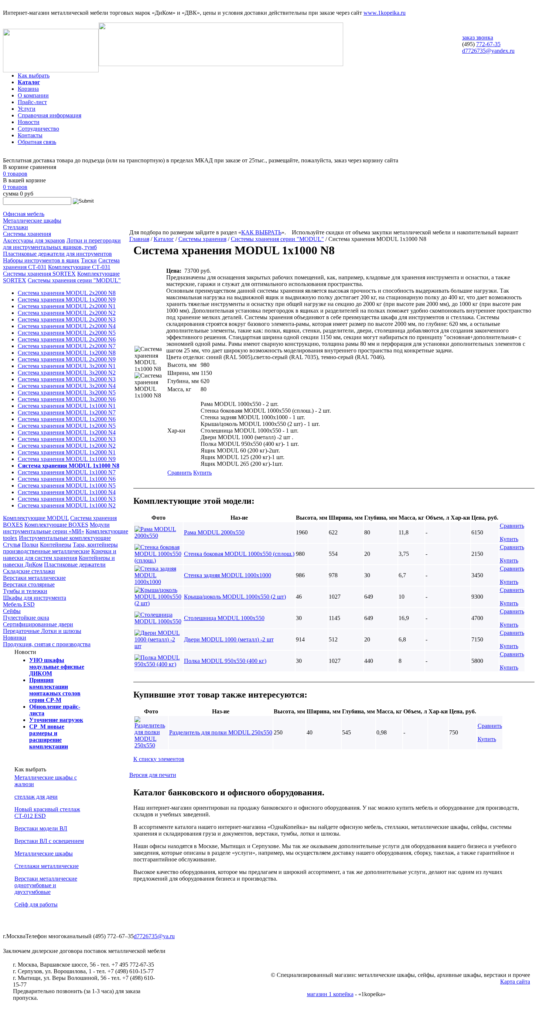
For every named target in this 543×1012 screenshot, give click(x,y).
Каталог (29, 82)
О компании (33, 95)
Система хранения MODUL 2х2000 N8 (67, 293)
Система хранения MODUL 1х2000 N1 (67, 452)
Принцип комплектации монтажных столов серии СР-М (55, 690)
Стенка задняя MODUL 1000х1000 (227, 575)
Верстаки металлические (34, 578)
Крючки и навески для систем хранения (59, 554)
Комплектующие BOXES (56, 525)
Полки (30, 544)
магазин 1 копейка (330, 994)
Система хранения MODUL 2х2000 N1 (67, 306)
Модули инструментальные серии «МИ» (56, 528)
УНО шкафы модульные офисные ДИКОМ (56, 667)
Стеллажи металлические (46, 866)
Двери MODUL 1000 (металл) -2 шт (229, 639)
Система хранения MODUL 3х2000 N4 (67, 386)
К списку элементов (158, 759)
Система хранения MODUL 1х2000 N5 (67, 426)
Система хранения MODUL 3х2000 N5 (67, 392)
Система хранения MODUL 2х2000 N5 (67, 333)
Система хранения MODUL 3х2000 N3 (67, 379)
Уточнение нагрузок (56, 720)
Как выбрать (33, 75)
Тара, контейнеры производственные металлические (60, 547)
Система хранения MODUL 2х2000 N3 (67, 319)
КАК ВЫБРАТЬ (261, 232)
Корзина (28, 89)
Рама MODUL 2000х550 (214, 532)
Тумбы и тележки (25, 591)
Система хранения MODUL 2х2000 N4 (67, 326)
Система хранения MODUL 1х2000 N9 (67, 299)
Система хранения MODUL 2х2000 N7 (67, 346)
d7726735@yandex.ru (488, 51)
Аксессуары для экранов (34, 240)
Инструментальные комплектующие (65, 538)
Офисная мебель (23, 214)
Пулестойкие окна (26, 618)
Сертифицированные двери (38, 624)
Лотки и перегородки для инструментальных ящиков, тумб (62, 243)
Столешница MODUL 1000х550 (224, 618)
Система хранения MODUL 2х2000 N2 (67, 313)
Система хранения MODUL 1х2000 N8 (67, 353)
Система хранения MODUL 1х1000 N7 (67, 472)
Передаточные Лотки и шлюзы (42, 631)
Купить (202, 472)
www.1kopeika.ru (384, 13)
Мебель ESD (19, 604)
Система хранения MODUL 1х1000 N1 (67, 406)
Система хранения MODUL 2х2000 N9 (67, 359)
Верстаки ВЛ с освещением (49, 841)
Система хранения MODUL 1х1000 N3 (67, 499)
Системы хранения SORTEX (39, 274)
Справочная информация (49, 115)
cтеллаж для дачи (36, 797)
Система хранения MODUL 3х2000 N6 (67, 399)
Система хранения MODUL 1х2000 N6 (67, 419)
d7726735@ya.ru (154, 936)
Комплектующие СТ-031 (79, 267)
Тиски (89, 260)
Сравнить (179, 472)
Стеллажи (15, 227)
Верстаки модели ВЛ (40, 828)
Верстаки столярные (29, 584)
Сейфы (12, 611)
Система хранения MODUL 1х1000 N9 (67, 459)
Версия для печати (152, 775)
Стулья (11, 544)
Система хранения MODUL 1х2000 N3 (67, 439)
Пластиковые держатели (75, 564)
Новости (29, 122)
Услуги (26, 109)
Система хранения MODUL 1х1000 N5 (67, 485)
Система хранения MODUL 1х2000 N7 (67, 412)
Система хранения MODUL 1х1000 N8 (68, 465)
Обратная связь (37, 142)
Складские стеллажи (29, 571)
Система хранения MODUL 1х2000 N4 (67, 432)
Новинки (14, 637)
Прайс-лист (32, 102)
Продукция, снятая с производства (46, 644)
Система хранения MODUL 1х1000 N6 (67, 479)
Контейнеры (55, 544)
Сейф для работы (36, 904)
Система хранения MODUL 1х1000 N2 (67, 505)
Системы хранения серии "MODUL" (74, 280)
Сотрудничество (38, 128)
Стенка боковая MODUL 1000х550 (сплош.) (239, 554)
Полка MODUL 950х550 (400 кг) (225, 661)
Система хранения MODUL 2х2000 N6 (67, 339)
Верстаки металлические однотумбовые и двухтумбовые (45, 885)
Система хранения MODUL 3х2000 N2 (67, 372)
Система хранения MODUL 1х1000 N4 (67, 492)
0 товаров (15, 174)
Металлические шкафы (32, 220)
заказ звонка (477, 37)
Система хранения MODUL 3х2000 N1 (67, 366)
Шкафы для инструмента (34, 598)
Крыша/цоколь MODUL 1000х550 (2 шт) (235, 596)
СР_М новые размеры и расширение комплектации (48, 736)
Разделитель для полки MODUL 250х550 (220, 732)
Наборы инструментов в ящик (41, 260)
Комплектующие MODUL (36, 518)
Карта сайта (515, 981)
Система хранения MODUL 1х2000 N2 (67, 446)
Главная (139, 239)
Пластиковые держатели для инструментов (57, 254)
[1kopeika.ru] (51, 70)
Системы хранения (27, 234)
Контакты (30, 135)
